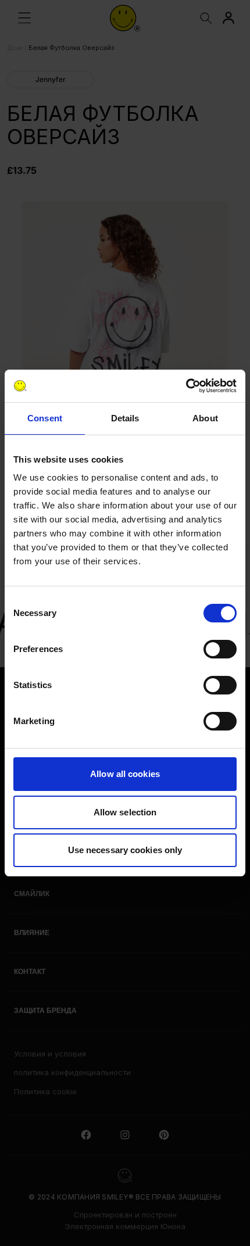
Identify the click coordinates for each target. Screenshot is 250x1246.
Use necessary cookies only (125, 850)
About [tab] (205, 418)
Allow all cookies (125, 774)
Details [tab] (125, 418)
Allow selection (125, 812)
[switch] (220, 649)
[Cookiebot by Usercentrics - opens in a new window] (186, 385)
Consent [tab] (44, 418)
